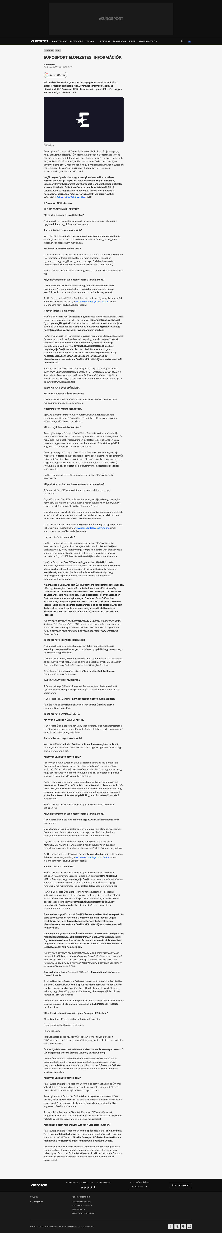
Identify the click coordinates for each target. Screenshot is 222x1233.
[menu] (182, 41)
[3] (88, 1187)
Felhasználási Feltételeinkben (72, 197)
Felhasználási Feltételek (81, 1202)
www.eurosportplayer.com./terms (92, 527)
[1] (82, 1187)
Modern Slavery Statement (83, 1213)
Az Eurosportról (36, 1202)
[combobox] (139, 1186)
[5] (94, 1187)
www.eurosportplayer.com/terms (92, 301)
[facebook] (170, 1226)
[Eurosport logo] (39, 41)
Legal (58, 50)
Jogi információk (78, 1209)
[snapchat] (183, 1226)
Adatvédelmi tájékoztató (82, 1206)
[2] (85, 1187)
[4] (91, 1187)
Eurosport (49, 50)
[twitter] (177, 1226)
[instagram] (189, 1226)
